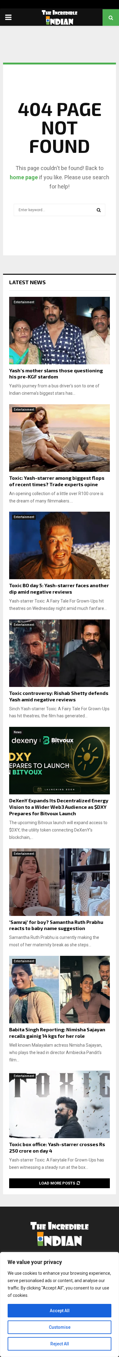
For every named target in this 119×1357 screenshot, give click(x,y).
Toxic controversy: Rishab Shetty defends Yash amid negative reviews (58, 696)
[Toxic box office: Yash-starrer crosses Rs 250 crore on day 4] (59, 1104)
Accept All (60, 1310)
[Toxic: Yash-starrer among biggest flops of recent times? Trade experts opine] (59, 438)
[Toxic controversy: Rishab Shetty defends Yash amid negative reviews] (59, 653)
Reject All (59, 1343)
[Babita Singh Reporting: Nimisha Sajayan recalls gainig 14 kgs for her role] (59, 989)
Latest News (27, 282)
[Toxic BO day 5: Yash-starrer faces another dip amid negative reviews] (59, 545)
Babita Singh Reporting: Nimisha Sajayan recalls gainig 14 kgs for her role (57, 1032)
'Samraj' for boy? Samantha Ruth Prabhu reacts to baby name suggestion (56, 925)
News (18, 732)
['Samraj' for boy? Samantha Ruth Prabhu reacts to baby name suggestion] (59, 882)
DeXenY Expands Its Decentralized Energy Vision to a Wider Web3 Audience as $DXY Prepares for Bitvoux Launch (58, 806)
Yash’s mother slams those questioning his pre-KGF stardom (56, 373)
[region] (59, 1304)
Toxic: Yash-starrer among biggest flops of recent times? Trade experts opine (56, 481)
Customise (59, 1327)
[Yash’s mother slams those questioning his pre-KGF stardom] (59, 330)
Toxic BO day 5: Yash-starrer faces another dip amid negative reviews (59, 588)
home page (24, 177)
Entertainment (24, 302)
